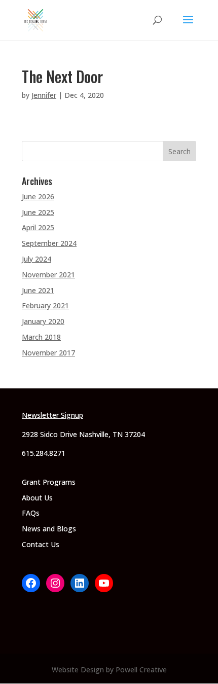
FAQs (31, 513)
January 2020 (43, 321)
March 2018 (41, 337)
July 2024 (36, 259)
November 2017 (48, 352)
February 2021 (45, 305)
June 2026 (38, 196)
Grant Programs (49, 482)
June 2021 (38, 290)
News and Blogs (49, 528)
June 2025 (38, 212)
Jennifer (43, 95)
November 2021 (48, 274)
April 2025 (38, 227)
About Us (37, 497)
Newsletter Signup (52, 415)
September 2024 (49, 243)
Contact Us (40, 544)
